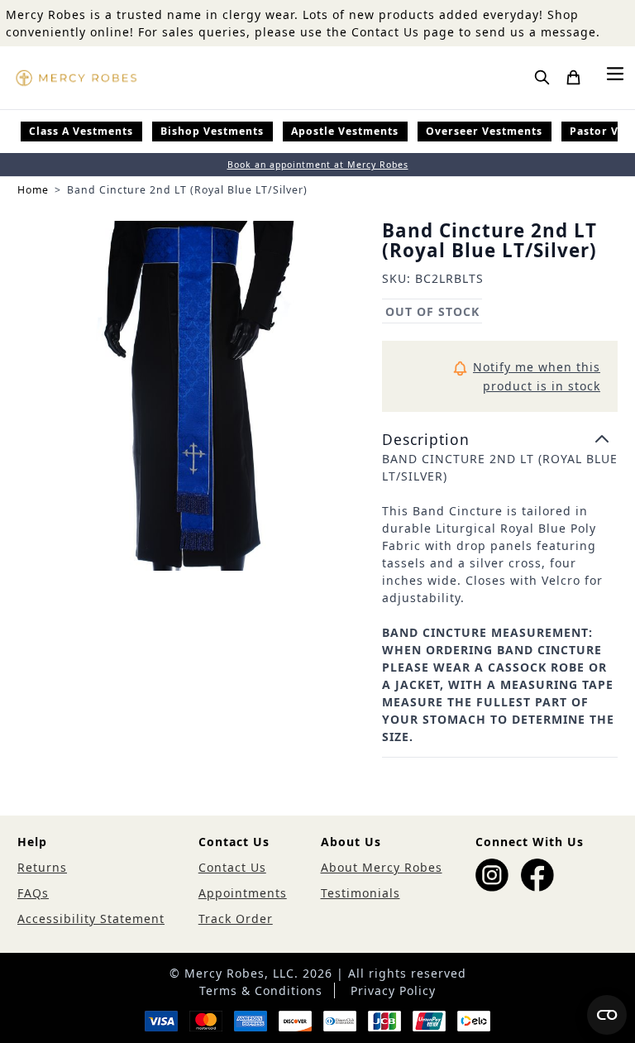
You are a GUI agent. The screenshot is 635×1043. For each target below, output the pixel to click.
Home (33, 190)
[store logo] (76, 78)
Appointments (242, 893)
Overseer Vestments (484, 131)
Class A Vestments (81, 131)
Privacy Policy (393, 990)
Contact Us (232, 867)
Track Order (235, 918)
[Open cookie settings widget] (607, 1015)
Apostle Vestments (345, 131)
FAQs (33, 893)
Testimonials (360, 893)
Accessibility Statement (91, 918)
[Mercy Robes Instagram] (491, 875)
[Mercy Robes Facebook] (537, 875)
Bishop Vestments (212, 131)
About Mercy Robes (381, 867)
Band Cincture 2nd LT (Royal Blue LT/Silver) (187, 190)
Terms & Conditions (260, 990)
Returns (42, 867)
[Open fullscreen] (192, 396)
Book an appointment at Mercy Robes (317, 164)
